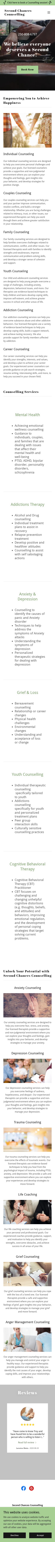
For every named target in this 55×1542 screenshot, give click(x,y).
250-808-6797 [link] (27, 34)
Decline (14, 1535)
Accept (40, 1535)
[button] (49, 12)
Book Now (27, 69)
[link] (20, 14)
